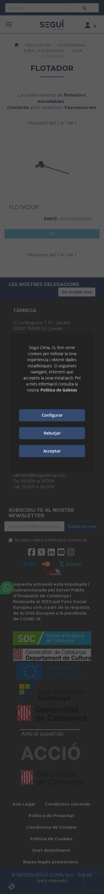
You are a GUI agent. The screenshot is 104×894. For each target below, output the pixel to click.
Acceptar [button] (52, 451)
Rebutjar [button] (52, 433)
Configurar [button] (52, 415)
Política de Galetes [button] (58, 390)
